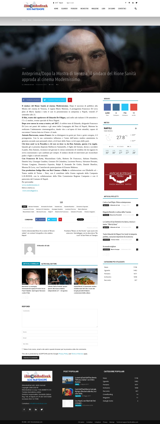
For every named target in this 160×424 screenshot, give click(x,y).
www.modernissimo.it (30, 185)
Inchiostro (84, 9)
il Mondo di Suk (29, 84)
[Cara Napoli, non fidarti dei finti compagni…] (67, 403)
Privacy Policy (63, 354)
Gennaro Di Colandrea (42, 209)
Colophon (98, 422)
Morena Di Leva (41, 212)
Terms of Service (77, 354)
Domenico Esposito (82, 206)
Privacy (105, 422)
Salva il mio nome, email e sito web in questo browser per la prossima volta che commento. (55, 349)
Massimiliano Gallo (28, 212)
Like (107, 104)
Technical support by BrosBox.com (127, 422)
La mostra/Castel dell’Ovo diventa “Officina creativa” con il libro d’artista (85, 380)
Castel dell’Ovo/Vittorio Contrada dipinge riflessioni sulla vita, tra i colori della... (85, 391)
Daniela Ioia (58, 206)
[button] (135, 8)
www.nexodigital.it (30, 191)
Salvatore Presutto (76, 212)
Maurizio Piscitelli (116, 215)
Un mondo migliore (109, 246)
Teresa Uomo (115, 239)
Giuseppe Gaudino (57, 209)
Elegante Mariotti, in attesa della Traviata (117, 212)
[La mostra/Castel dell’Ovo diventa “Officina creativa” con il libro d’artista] (67, 380)
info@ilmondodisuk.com (38, 403)
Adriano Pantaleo (34, 206)
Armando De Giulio (46, 206)
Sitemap (111, 422)
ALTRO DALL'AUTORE (49, 264)
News (24, 68)
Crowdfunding (108, 394)
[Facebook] (125, 2)
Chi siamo (111, 9)
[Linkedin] (133, 2)
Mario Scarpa (115, 249)
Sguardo (64, 9)
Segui (116, 104)
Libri (103, 9)
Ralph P (50, 212)
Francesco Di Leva (28, 209)
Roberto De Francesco (61, 212)
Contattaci (122, 9)
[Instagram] (129, 2)
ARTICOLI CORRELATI (31, 264)
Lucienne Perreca (70, 209)
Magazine (95, 9)
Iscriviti (134, 104)
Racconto (107, 280)
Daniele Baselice (69, 206)
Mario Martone (82, 209)
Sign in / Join (70, 3)
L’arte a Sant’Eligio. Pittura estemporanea (117, 202)
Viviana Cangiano (89, 212)
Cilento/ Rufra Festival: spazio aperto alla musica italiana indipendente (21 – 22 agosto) (57, 289)
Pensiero (74, 9)
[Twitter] (136, 2)
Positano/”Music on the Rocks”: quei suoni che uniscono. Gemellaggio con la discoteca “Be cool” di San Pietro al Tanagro (81, 233)
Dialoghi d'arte (108, 401)
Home (56, 9)
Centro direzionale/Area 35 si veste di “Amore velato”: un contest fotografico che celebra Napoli (38, 233)
